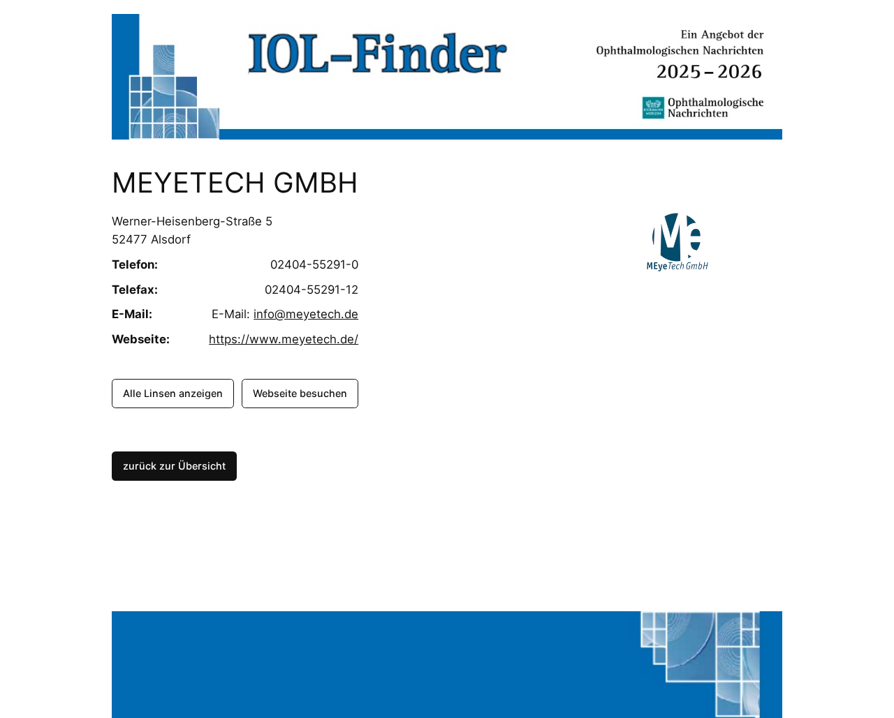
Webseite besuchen (300, 393)
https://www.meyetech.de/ (283, 339)
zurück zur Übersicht (174, 466)
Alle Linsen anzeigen (173, 393)
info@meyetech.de (306, 314)
